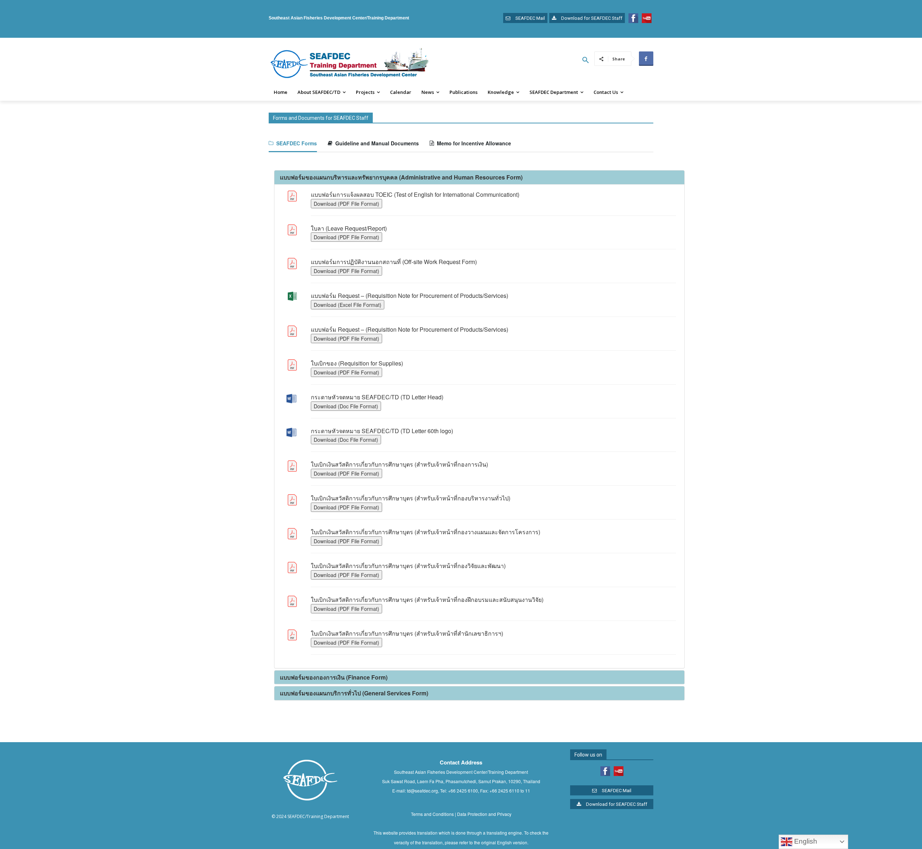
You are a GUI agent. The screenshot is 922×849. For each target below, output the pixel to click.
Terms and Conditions (432, 814)
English (804, 841)
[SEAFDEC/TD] (350, 64)
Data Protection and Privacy (484, 814)
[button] (585, 60)
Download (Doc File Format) (346, 406)
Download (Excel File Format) (347, 304)
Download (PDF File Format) (346, 203)
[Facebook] (646, 58)
